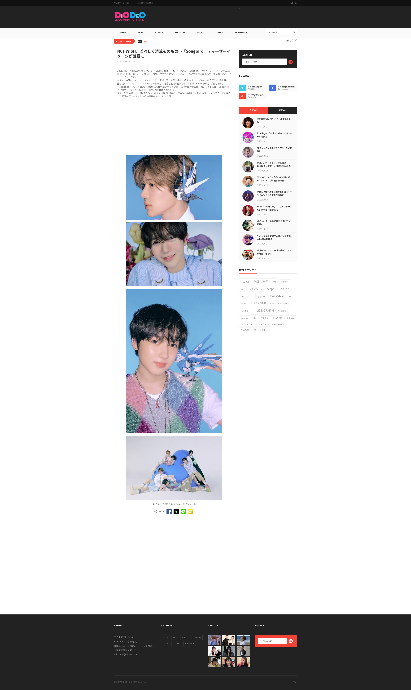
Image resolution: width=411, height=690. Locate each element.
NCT (243, 289)
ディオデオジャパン (122, 3)
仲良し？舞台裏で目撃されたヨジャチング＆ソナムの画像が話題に (274, 193)
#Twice (159, 32)
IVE (274, 281)
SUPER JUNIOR (277, 324)
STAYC (251, 296)
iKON (262, 330)
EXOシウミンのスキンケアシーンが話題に (274, 149)
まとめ (200, 32)
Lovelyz (244, 318)
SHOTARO (245, 330)
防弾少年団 (261, 281)
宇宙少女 (264, 318)
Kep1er (284, 289)
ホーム (123, 32)
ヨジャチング (246, 324)
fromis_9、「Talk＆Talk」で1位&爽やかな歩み (274, 135)
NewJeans (282, 303)
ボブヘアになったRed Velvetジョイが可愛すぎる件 (274, 252)
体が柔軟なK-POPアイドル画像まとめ (274, 120)
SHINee (290, 318)
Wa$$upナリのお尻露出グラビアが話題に (273, 223)
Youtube (197, 637)
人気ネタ (253, 110)
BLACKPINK (258, 303)
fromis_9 (282, 310)
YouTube (180, 32)
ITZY (272, 303)
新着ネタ (283, 110)
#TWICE (185, 637)
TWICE (245, 281)
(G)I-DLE (261, 296)
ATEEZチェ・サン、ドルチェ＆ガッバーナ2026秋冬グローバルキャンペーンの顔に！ (190, 42)
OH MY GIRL (278, 318)
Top (295, 682)
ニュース (219, 32)
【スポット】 (246, 310)
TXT (242, 296)
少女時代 (285, 282)
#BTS (140, 32)
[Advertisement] (238, 18)
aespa (271, 289)
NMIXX (243, 303)
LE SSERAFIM (265, 310)
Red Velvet (277, 296)
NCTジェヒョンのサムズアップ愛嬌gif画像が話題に (274, 237)
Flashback (241, 32)
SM (255, 317)
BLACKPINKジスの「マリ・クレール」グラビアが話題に (273, 208)
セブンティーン (255, 289)
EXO (291, 296)
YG (255, 330)
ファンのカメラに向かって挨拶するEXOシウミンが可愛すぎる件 (273, 179)
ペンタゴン (261, 324)
